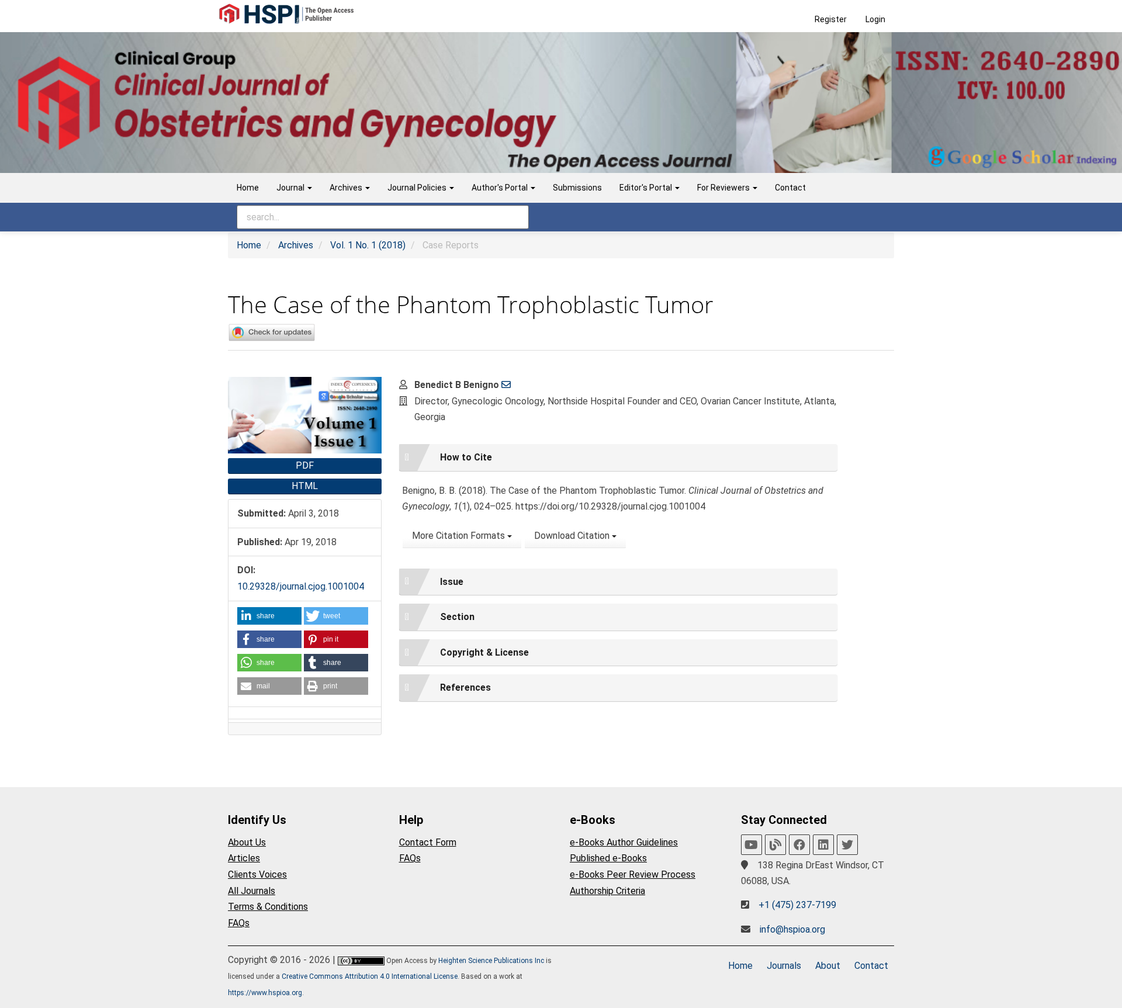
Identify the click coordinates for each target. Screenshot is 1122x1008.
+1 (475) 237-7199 (797, 904)
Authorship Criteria (607, 890)
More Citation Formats (459, 535)
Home (248, 187)
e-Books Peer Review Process (632, 874)
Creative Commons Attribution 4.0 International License (370, 976)
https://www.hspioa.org (265, 993)
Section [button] (457, 616)
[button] (269, 616)
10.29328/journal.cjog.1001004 (300, 586)
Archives (295, 245)
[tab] (618, 457)
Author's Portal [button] (500, 187)
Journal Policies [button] (417, 187)
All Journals (251, 890)
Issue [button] (451, 581)
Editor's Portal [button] (646, 187)
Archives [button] (347, 187)
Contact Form (427, 842)
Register (831, 19)
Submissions (577, 187)
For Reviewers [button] (724, 187)
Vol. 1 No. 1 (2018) (368, 245)
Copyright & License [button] (484, 652)
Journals (784, 965)
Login (875, 19)
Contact (790, 187)
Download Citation (573, 535)
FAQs (239, 923)
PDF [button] (305, 465)
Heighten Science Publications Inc (491, 961)
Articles (244, 858)
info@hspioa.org (792, 929)
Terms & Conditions (268, 906)
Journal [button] (291, 187)
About (827, 965)
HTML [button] (305, 485)
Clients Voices (257, 874)
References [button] (465, 687)
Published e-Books (608, 858)
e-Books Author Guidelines (624, 842)
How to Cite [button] (466, 457)
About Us (247, 842)
